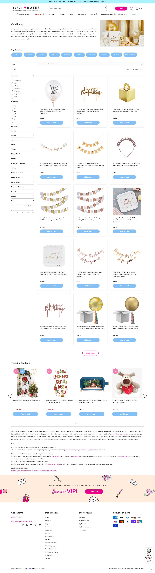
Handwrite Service (17, 173)
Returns (47, 539)
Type (13, 64)
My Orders (82, 517)
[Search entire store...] (106, 8)
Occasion (14, 76)
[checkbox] (22, 69)
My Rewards (82, 524)
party (48, 434)
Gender (13, 135)
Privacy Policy (49, 536)
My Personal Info (84, 520)
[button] (39, 14)
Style (13, 144)
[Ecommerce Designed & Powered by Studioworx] (138, 568)
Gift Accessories (107, 14)
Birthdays (52, 14)
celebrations (125, 456)
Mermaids (67, 54)
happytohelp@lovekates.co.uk (21, 521)
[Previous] (10, 396)
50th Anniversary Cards (53, 464)
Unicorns (116, 54)
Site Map (47, 558)
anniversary (55, 456)
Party (93, 14)
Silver (104, 54)
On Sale (13, 191)
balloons (72, 450)
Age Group (15, 140)
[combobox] (78, 8)
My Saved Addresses (85, 527)
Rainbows (92, 54)
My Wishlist (82, 530)
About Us (48, 520)
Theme (13, 149)
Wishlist (131, 9)
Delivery (47, 533)
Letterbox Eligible (17, 187)
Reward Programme (51, 542)
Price (13, 201)
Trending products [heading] (20, 363)
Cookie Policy (49, 555)
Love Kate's (28, 568)
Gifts (71, 14)
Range (13, 158)
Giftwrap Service (17, 177)
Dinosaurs (29, 54)
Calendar (48, 527)
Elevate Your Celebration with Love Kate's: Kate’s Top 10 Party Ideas (34, 471)
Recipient (14, 126)
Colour (13, 168)
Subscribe (94, 491)
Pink (79, 54)
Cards (62, 14)
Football (41, 54)
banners (82, 450)
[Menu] (152, 548)
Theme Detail (15, 154)
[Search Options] (142, 64)
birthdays (116, 434)
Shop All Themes (130, 54)
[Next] (145, 396)
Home (47, 517)
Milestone (14, 101)
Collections (82, 14)
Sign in (122, 8)
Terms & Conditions (51, 549)
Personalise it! (122, 14)
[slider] (12, 210)
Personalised (15, 182)
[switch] (149, 561)
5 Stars (13, 196)
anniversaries (125, 434)
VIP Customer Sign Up (51, 552)
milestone (76, 456)
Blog (46, 524)
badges (88, 450)
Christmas (38, 14)
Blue (17, 54)
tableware (94, 450)
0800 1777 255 (16, 517)
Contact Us (48, 530)
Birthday (54, 54)
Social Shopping (50, 546)
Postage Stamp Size (18, 163)
